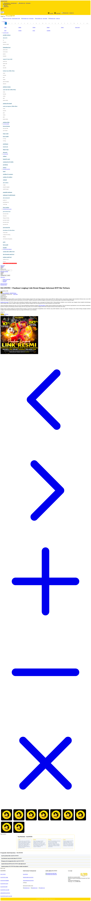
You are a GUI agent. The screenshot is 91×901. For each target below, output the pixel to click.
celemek (5, 179)
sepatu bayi (5, 61)
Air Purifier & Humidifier (7, 238)
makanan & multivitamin (9, 195)
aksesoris (4, 83)
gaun (4, 77)
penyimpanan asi (6, 202)
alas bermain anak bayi (8, 254)
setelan (4, 79)
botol (4, 171)
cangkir (4, 184)
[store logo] (10, 16)
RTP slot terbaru (42, 305)
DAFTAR (58, 13)
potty (4, 242)
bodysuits (4, 56)
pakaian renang (6, 86)
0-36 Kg (4, 140)
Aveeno (19, 30)
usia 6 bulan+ (5, 130)
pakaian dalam (5, 100)
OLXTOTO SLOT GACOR (6, 896)
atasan (4, 73)
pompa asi (4, 200)
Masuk (2, 266)
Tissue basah (5, 232)
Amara (62, 27)
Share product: (3, 315)
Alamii (48, 27)
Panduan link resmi (4, 302)
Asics (5, 30)
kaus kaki (4, 67)
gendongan (5, 144)
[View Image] (6, 820)
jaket (4, 98)
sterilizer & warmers (8, 174)
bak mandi (5, 244)
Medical (4, 236)
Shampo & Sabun (6, 218)
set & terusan (5, 51)
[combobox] (6, 270)
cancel (2, 272)
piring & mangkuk (6, 187)
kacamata (4, 42)
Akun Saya (2, 265)
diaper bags (6, 149)
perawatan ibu (6, 227)
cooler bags (5, 204)
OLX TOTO (3, 874)
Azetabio (48, 30)
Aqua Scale (77, 27)
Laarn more (15, 294)
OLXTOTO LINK (4, 877)
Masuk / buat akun (6, 279)
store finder (45, 18)
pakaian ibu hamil (7, 103)
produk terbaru (6, 35)
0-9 (87, 23)
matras (4, 167)
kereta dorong (6, 126)
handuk (5, 247)
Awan (34, 30)
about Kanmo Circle (16, 18)
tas (3, 40)
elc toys (4, 261)
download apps (13, 3)
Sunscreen (4, 215)
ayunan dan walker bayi (9, 251)
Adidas (19, 27)
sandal (4, 65)
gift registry (28, 3)
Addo (5, 27)
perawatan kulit (5, 213)
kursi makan (6, 207)
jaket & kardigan (6, 81)
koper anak (5, 133)
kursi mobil (5, 136)
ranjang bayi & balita (8, 162)
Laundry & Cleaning (6, 234)
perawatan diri (5, 224)
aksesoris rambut (6, 44)
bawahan (4, 75)
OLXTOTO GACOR (4, 889)
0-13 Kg (4, 138)
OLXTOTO (25, 874)
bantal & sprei (6, 159)
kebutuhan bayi (6, 47)
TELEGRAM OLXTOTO (28, 880)
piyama (4, 53)
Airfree (34, 27)
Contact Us (71, 12)
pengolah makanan (7, 192)
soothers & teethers (7, 177)
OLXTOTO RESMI (4, 880)
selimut (4, 156)
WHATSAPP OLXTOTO (28, 877)
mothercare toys (6, 259)
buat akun (5, 280)
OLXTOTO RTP (3, 886)
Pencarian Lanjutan (4, 271)
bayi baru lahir (5, 128)
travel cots (5, 146)
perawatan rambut (6, 220)
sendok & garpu (6, 189)
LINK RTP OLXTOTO (5, 893)
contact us (58, 18)
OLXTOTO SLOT (4, 883)
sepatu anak (5, 63)
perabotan (5, 164)
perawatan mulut (6, 222)
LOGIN (51, 13)
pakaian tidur (5, 49)
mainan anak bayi (7, 257)
